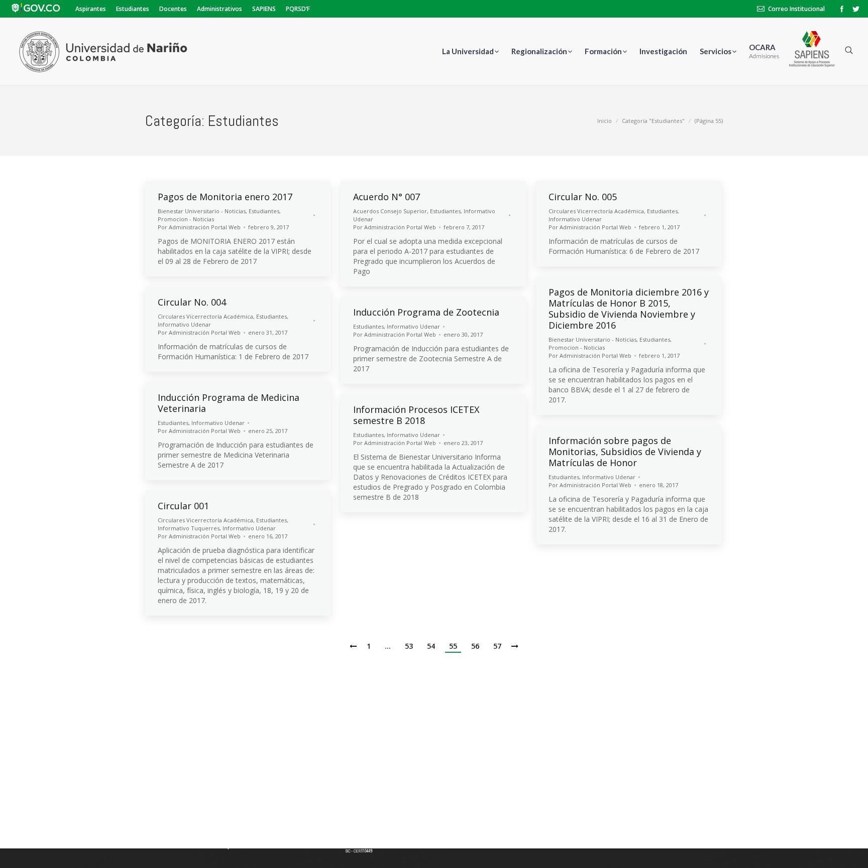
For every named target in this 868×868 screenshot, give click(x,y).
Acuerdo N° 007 (386, 196)
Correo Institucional (796, 9)
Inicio (604, 120)
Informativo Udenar (575, 219)
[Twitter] (856, 9)
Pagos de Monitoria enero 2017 (225, 196)
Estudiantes (264, 211)
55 (453, 646)
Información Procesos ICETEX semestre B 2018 (416, 415)
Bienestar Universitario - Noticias (202, 211)
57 (497, 646)
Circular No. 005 (583, 196)
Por (199, 227)
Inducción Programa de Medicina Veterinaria (228, 403)
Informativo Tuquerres (189, 528)
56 (475, 646)
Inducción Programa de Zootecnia (426, 312)
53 (409, 646)
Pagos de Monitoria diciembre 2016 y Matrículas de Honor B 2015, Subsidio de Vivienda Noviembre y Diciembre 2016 (629, 308)
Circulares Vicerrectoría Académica (596, 211)
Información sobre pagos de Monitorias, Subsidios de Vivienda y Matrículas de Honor (625, 451)
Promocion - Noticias (186, 219)
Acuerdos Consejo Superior (390, 211)
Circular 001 (183, 505)
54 (431, 646)
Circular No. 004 (192, 302)
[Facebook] (842, 9)
